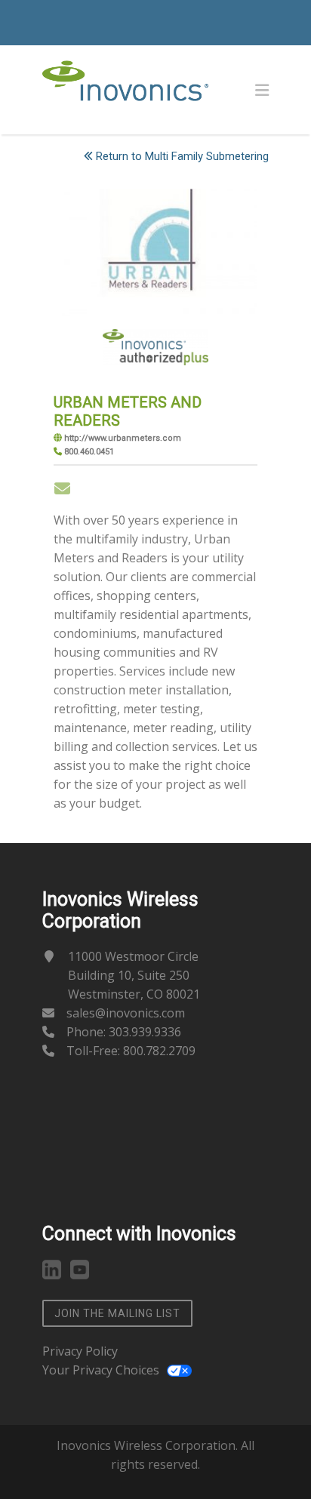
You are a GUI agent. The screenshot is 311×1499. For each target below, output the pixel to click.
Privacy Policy (80, 1351)
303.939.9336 (145, 1031)
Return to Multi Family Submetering (182, 156)
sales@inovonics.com (125, 1013)
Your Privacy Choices (100, 1370)
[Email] (62, 488)
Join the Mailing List (117, 1313)
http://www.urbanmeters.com (122, 438)
